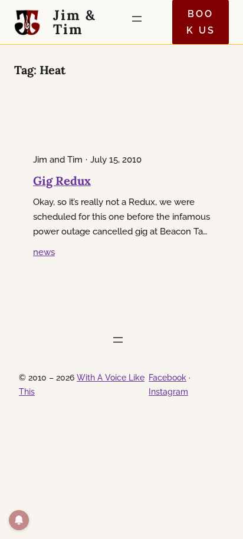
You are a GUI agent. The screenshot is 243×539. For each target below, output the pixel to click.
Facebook (167, 377)
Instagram (168, 391)
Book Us (200, 22)
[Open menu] (140, 22)
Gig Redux (62, 180)
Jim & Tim (74, 22)
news (44, 252)
